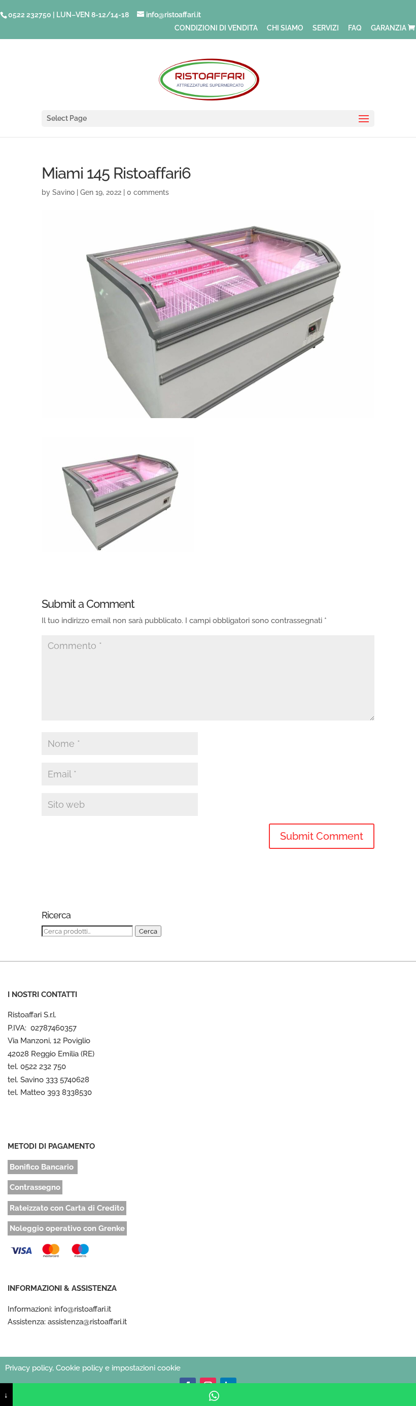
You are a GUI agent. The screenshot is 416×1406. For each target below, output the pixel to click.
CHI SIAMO (285, 28)
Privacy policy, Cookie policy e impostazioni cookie (93, 1368)
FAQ (355, 28)
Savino (63, 192)
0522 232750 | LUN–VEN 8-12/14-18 (68, 15)
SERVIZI (326, 28)
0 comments (148, 192)
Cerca (148, 931)
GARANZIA (388, 28)
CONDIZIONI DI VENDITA (216, 28)
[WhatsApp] (214, 1394)
